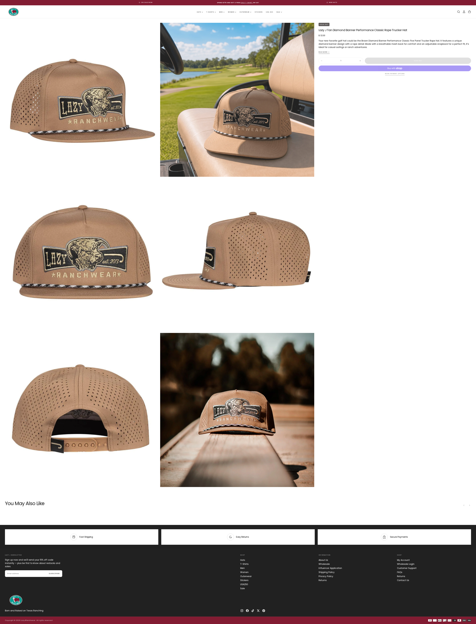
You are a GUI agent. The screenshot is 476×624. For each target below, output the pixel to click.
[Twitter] (258, 610)
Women (231, 12)
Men (221, 12)
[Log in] (464, 12)
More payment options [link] (395, 74)
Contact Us (403, 580)
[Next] (469, 505)
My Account (403, 560)
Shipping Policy (327, 572)
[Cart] (469, 12)
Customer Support (406, 568)
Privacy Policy (326, 576)
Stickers (259, 12)
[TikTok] (252, 610)
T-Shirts (210, 12)
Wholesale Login (405, 564)
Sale (278, 12)
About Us (323, 560)
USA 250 (269, 12)
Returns (323, 580)
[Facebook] (247, 610)
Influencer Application (330, 568)
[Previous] (464, 505)
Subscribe (54, 573)
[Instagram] (241, 610)
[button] (458, 12)
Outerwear (244, 12)
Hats (199, 12)
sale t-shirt (247, 3)
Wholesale (324, 564)
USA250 (244, 584)
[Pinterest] (263, 610)
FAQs (399, 572)
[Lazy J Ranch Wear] (16, 600)
